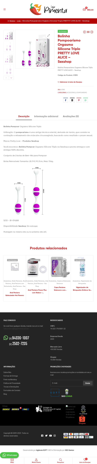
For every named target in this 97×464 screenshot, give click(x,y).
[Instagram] (54, 436)
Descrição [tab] (23, 116)
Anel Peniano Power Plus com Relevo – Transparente (37, 291)
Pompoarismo (81, 92)
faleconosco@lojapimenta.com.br (16, 329)
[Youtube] (50, 436)
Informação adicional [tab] (46, 116)
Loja (18, 21)
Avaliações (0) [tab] (71, 116)
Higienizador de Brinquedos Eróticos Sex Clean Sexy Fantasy (82, 288)
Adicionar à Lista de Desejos (71, 82)
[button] (48, 35)
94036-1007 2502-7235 (19, 341)
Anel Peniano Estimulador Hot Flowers (15, 294)
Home (12, 21)
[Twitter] (46, 436)
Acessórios (71, 92)
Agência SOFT (41, 450)
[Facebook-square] (42, 436)
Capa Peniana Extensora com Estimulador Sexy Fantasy (59, 288)
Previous (6, 78)
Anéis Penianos (17, 281)
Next (11, 78)
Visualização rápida (18, 268)
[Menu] (9, 9)
